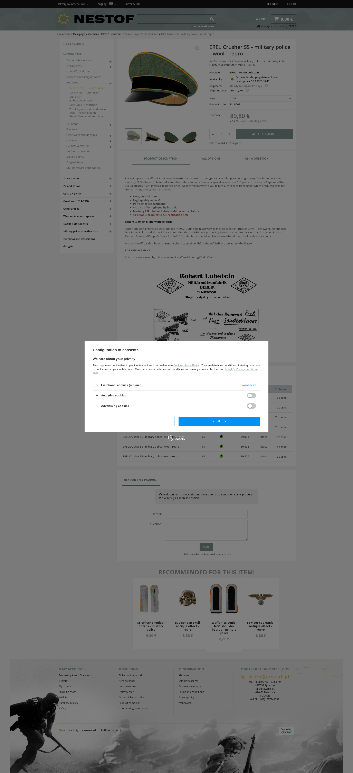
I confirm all (219, 421)
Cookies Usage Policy (186, 365)
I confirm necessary (134, 421)
